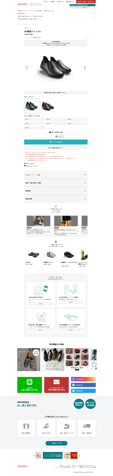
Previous (26, 68)
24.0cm (55, 123)
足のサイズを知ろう (30, 163)
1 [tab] (50, 88)
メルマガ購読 (67, 465)
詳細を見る (41, 303)
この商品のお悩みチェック (56, 147)
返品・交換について (66, 433)
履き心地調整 (26, 433)
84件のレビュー (37, 37)
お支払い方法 (46, 433)
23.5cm (34, 123)
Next (85, 68)
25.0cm (34, 127)
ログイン (92, 1)
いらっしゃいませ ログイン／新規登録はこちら (80, 7)
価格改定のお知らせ (22, 13)
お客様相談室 (31, 160)
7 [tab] (61, 88)
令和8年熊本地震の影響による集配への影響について (28, 19)
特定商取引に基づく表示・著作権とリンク (87, 465)
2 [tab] (52, 88)
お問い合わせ (88, 467)
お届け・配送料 (86, 433)
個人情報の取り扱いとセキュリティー (70, 467)
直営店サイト (71, 1)
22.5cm (55, 119)
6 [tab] (59, 88)
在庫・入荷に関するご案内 (57, 132)
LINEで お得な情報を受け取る (29, 389)
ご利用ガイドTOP (56, 443)
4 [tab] (55, 88)
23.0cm (77, 119)
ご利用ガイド (74, 465)
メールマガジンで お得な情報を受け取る (56, 389)
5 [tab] (57, 88)
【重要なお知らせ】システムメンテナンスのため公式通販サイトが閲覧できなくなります (36, 10)
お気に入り (86, 38)
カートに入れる (57, 142)
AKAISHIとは (61, 1)
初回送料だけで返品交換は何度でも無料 (79, 5)
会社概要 (94, 467)
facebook (79, 385)
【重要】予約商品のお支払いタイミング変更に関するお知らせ (30, 16)
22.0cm (34, 119)
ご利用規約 (81, 467)
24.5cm (77, 123)
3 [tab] (54, 88)
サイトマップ (58, 467)
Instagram (79, 379)
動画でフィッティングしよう (32, 165)
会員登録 (61, 465)
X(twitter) (79, 391)
